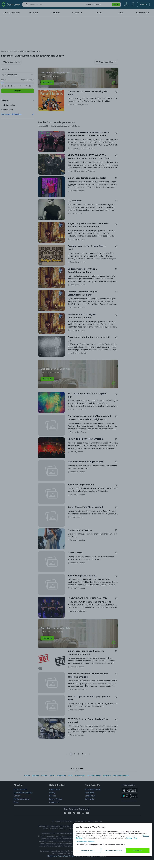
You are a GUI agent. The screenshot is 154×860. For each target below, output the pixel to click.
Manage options (88, 850)
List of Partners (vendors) (85, 841)
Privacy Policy (131, 838)
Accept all (137, 850)
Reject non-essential (113, 850)
